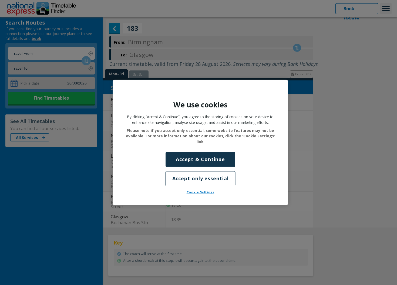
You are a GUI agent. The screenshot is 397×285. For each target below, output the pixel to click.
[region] (200, 142)
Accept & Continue (200, 159)
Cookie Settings (200, 192)
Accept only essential (200, 178)
